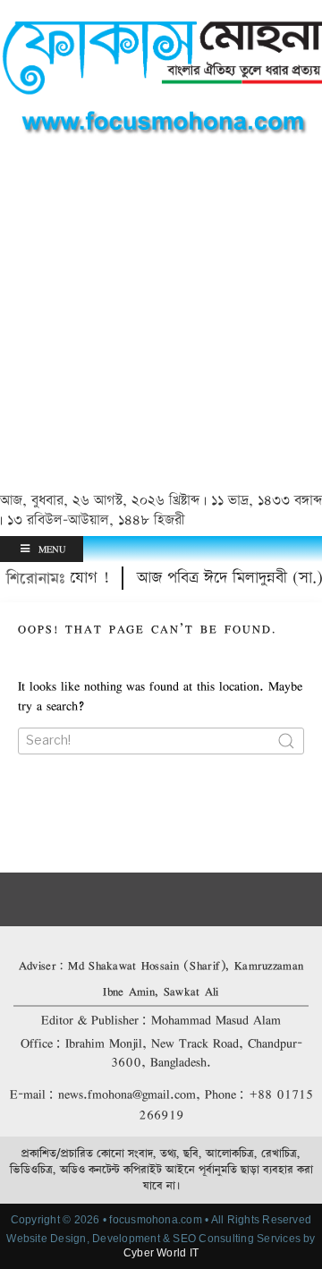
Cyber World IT (161, 1253)
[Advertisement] (161, 317)
